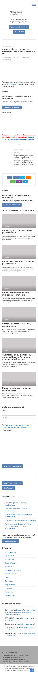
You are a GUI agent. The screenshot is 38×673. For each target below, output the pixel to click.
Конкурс (8, 577)
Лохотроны (25, 57)
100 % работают (10, 552)
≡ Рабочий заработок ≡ (11, 107)
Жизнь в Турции (10, 563)
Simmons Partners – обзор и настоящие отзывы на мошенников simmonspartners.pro (20, 612)
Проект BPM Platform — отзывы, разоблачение (18, 262)
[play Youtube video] (19, 121)
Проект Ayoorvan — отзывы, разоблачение (16, 325)
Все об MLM (9, 559)
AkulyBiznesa (16, 12)
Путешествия (10, 595)
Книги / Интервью (11, 574)
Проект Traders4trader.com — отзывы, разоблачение (16, 294)
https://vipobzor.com (14, 84)
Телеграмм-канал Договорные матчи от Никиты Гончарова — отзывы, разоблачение (17, 357)
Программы (9, 592)
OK (32, 670)
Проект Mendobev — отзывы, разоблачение (16, 389)
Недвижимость (10, 585)
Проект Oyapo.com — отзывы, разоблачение (17, 231)
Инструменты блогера (13, 570)
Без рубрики (9, 556)
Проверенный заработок (19, 27)
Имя (4, 411)
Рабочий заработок (10, 541)
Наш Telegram (19, 32)
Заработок (8, 566)
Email (4, 418)
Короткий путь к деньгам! (26, 624)
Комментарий (7, 430)
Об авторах (9, 588)
